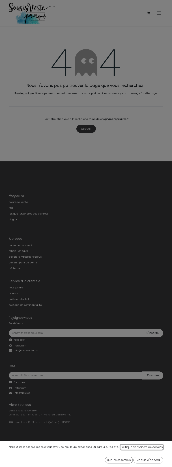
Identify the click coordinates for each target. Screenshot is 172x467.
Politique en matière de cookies (142, 447)
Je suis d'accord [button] (148, 460)
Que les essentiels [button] (119, 460)
